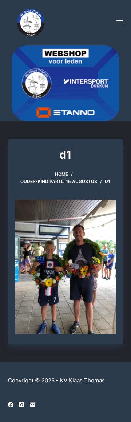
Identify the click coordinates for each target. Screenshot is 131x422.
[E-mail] (32, 404)
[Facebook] (10, 404)
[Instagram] (21, 404)
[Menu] (119, 23)
